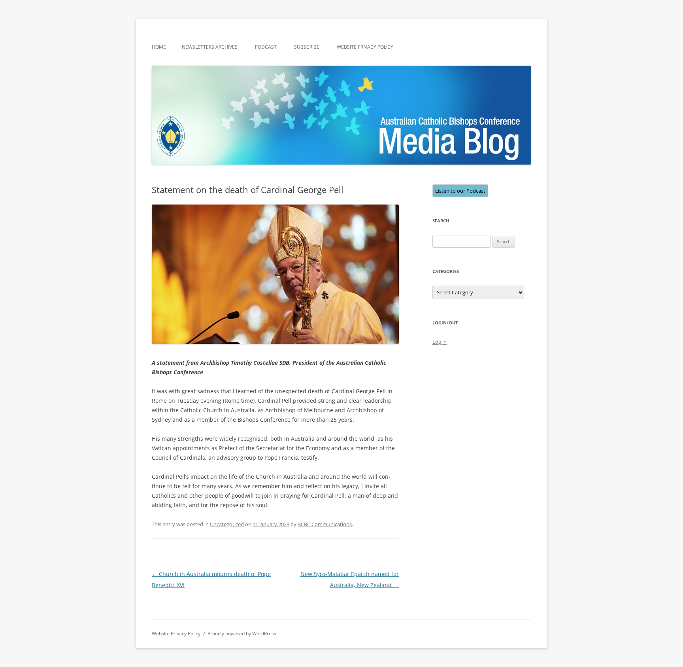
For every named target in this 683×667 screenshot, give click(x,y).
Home (159, 47)
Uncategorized (227, 524)
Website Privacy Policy (365, 47)
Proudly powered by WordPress (242, 633)
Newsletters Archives (210, 47)
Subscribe (306, 47)
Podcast (266, 47)
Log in (439, 341)
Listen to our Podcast (460, 190)
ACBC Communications (325, 524)
